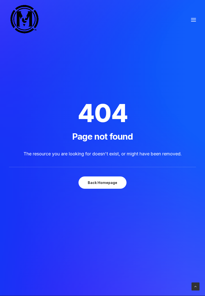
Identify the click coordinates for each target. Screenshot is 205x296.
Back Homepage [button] (102, 182)
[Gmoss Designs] (24, 20)
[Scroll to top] (196, 286)
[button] (193, 19)
